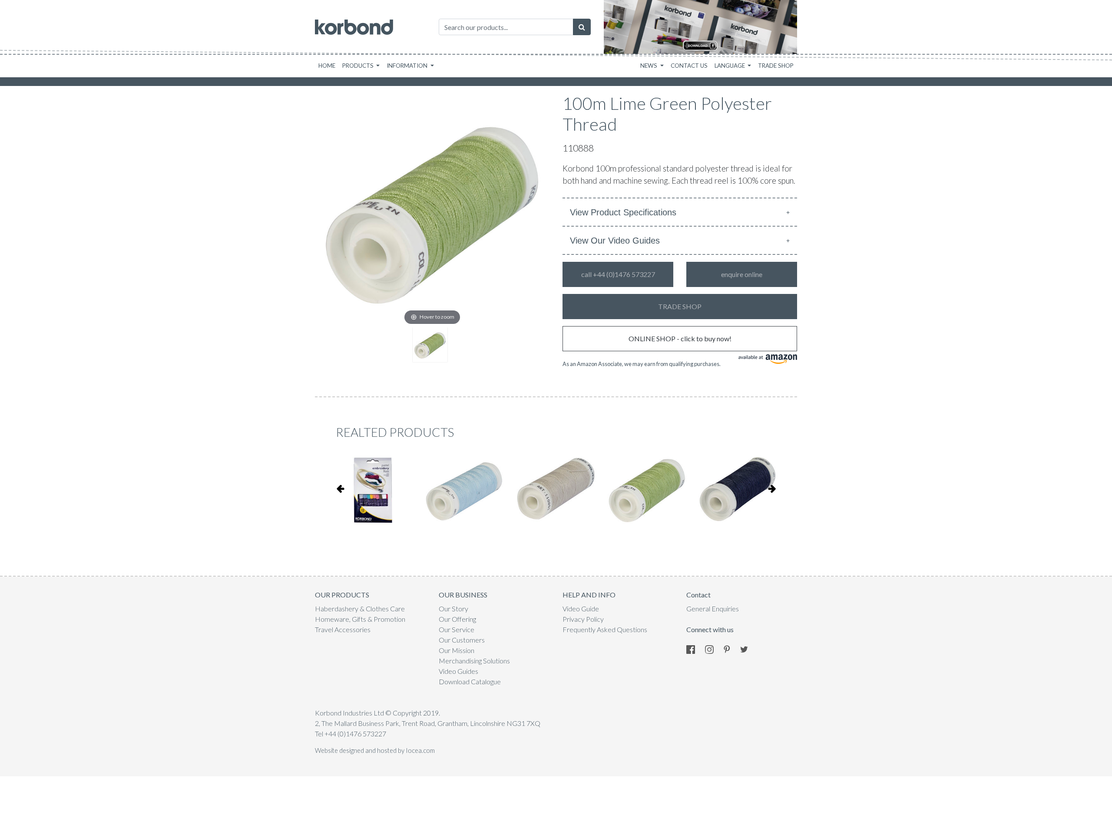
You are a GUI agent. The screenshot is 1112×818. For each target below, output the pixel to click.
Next (772, 488)
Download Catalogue (470, 681)
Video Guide (581, 608)
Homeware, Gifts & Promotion (360, 619)
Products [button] (358, 65)
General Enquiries (712, 608)
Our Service (456, 629)
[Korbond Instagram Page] (713, 648)
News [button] (649, 65)
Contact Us (689, 65)
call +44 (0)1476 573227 (618, 274)
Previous (340, 488)
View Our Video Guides (615, 240)
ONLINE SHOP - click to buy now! (680, 338)
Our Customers (462, 640)
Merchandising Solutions (474, 660)
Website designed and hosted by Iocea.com (375, 750)
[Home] (354, 27)
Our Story (453, 608)
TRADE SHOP (680, 306)
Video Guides (458, 671)
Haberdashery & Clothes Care (360, 608)
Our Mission (456, 650)
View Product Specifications (623, 212)
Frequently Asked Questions (605, 629)
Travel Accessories (343, 629)
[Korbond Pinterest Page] (731, 648)
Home (326, 65)
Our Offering (457, 619)
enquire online (741, 274)
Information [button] (408, 65)
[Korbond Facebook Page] (695, 648)
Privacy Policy (583, 619)
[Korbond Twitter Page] (748, 648)
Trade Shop (776, 65)
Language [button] (730, 65)
